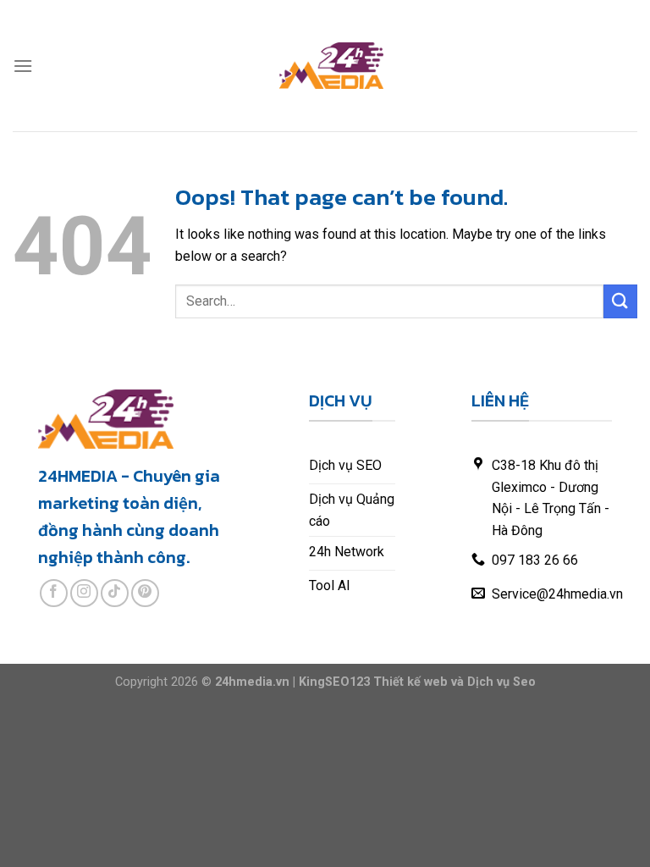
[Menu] (23, 65)
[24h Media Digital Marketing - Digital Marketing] (331, 65)
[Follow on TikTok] (115, 593)
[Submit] (620, 301)
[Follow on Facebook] (54, 593)
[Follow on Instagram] (84, 593)
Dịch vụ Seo (501, 682)
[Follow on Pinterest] (145, 593)
